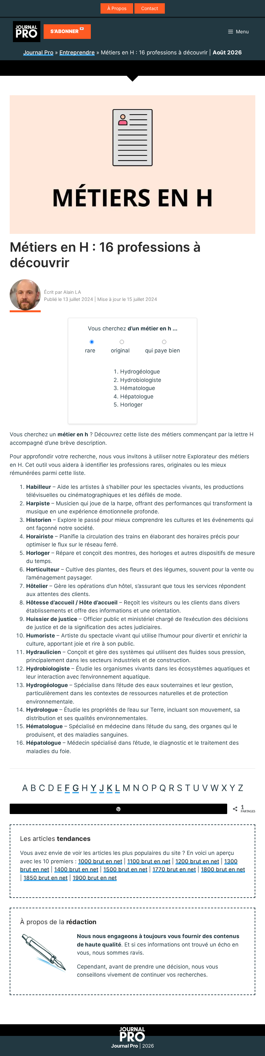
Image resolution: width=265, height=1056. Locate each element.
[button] (238, 31)
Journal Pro (38, 52)
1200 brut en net (197, 861)
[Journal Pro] (27, 31)
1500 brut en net (125, 869)
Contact (149, 8)
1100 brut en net (148, 861)
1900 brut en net (95, 878)
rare (90, 350)
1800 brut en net (223, 869)
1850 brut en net (46, 878)
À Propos (116, 8)
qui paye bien (162, 350)
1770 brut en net (174, 869)
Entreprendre (77, 52)
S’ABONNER (67, 30)
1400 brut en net (76, 869)
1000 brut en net (100, 861)
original (120, 350)
